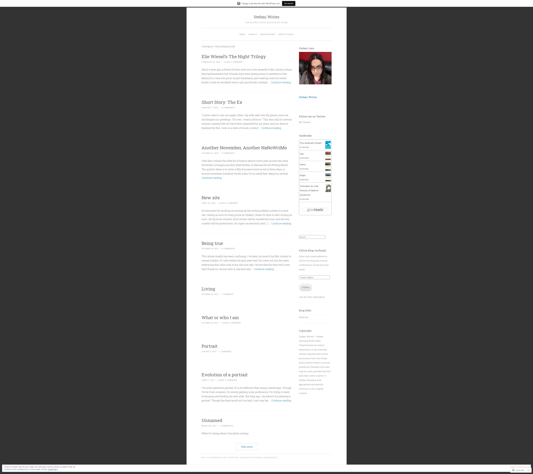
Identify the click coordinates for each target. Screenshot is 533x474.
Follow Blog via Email (312, 250)
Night (303, 175)
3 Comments (226, 426)
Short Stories (286, 34)
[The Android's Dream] (328, 148)
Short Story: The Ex (222, 102)
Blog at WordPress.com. (214, 457)
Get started (288, 3)
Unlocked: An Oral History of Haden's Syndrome (309, 190)
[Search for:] (312, 237)
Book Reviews (267, 34)
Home (242, 34)
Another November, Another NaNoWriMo (244, 148)
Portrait (210, 346)
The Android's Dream (310, 143)
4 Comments (228, 107)
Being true (212, 243)
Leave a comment (233, 62)
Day (302, 153)
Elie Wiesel (305, 158)
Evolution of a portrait (225, 375)
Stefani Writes (266, 16)
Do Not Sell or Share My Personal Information (252, 457)
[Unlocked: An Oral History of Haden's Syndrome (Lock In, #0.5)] (328, 191)
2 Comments (228, 153)
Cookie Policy (53, 469)
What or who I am (220, 317)
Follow (305, 287)
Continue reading (281, 82)
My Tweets (305, 122)
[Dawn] (328, 169)
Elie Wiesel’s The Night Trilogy (234, 56)
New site (211, 198)
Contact (252, 34)
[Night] (328, 180)
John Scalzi (305, 147)
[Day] (328, 159)
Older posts (247, 446)
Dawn (303, 164)
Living (208, 289)
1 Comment (228, 294)
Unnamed (212, 420)
